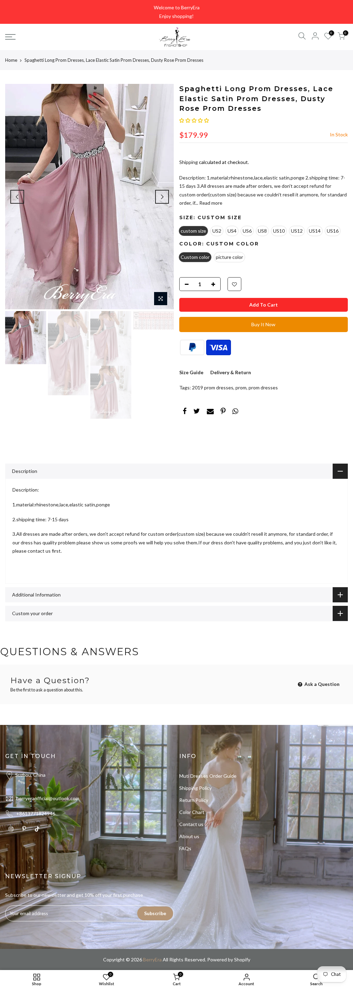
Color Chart (191, 812)
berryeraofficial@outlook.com (47, 798)
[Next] (162, 197)
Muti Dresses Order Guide (207, 776)
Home (11, 60)
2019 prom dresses (212, 387)
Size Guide (191, 372)
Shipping (188, 162)
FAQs (185, 848)
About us (189, 836)
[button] (194, 120)
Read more (210, 203)
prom (240, 387)
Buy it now (263, 324)
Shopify (242, 959)
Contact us (191, 824)
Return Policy (193, 800)
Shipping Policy (195, 788)
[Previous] (17, 197)
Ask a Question (321, 684)
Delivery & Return (230, 372)
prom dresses (263, 387)
